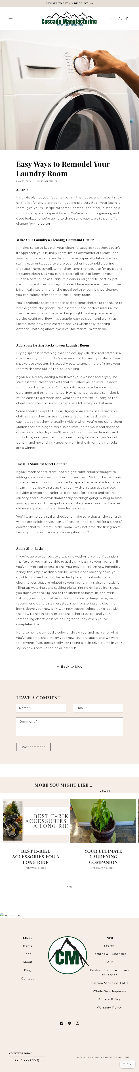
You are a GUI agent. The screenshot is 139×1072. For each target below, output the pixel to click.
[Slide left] (61, 887)
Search (109, 945)
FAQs (109, 962)
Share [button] (24, 190)
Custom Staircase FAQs (109, 983)
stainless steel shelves (61, 324)
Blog (27, 970)
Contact (27, 978)
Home (28, 945)
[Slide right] (78, 887)
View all (105, 790)
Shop (28, 954)
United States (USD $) (25, 1060)
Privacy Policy (109, 999)
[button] (11, 18)
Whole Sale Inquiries (109, 991)
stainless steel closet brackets (39, 382)
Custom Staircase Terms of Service (109, 972)
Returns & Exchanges (109, 954)
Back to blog (72, 667)
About (28, 962)
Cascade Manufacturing (105, 1057)
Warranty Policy (109, 1007)
